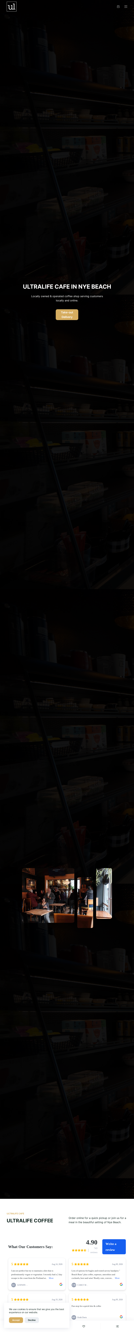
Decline (32, 1320)
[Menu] (125, 6)
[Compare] (117, 1326)
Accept (16, 1320)
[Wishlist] (83, 1326)
